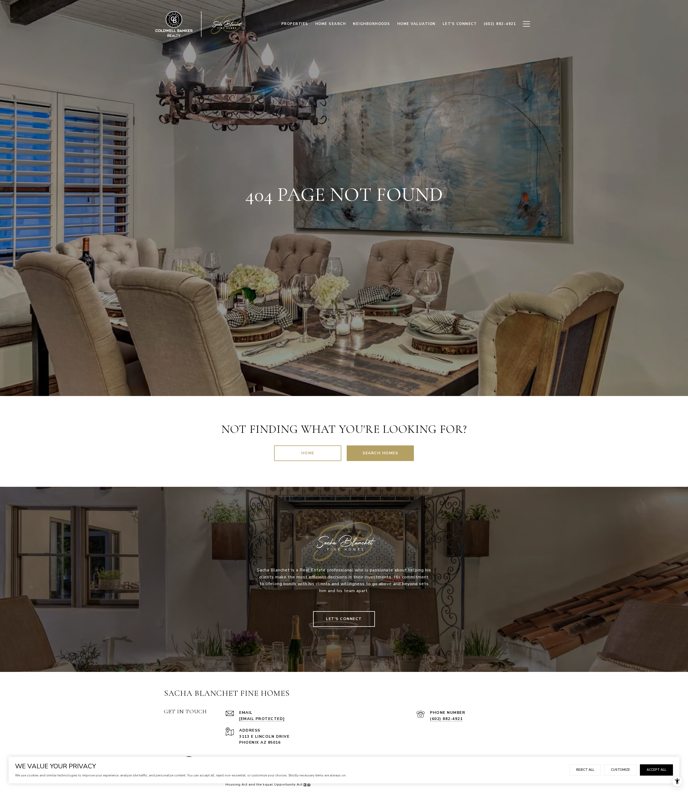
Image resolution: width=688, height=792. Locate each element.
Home (307, 453)
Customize (620, 770)
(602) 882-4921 (446, 718)
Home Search (330, 23)
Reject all (585, 770)
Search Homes (380, 453)
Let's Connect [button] (344, 618)
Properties (294, 23)
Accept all (656, 770)
